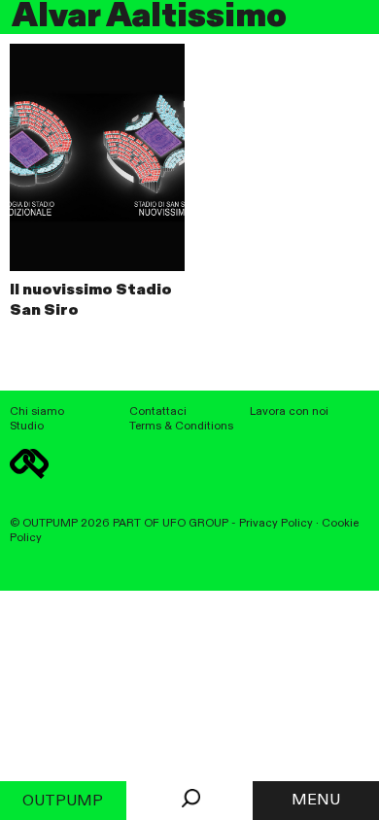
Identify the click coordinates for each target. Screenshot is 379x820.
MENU (316, 800)
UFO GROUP (195, 524)
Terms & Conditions (181, 426)
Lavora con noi (289, 412)
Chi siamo (37, 412)
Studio (27, 426)
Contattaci (158, 412)
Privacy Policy (276, 524)
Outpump (62, 801)
